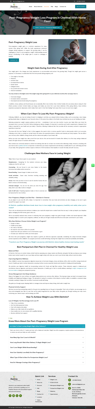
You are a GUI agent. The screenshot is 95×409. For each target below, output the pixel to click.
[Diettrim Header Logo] (15, 6)
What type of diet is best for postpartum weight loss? (29, 357)
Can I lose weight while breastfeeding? (23, 347)
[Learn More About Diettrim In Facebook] (10, 395)
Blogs (56, 6)
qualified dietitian (23, 145)
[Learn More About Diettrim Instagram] (13, 395)
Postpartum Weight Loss (57, 388)
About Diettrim (38, 6)
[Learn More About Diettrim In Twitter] (20, 395)
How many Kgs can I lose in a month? (23, 337)
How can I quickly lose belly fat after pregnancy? (27, 352)
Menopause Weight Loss (57, 385)
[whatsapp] (93, 165)
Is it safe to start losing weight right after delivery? (28, 326)
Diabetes (52, 391)
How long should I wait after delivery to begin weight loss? (30, 342)
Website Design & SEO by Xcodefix (77, 407)
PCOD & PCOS (54, 382)
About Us (39, 382)
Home (30, 6)
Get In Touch (81, 6)
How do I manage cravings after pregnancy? (25, 362)
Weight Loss (53, 379)
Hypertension (54, 394)
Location (39, 397)
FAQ (52, 6)
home (37, 27)
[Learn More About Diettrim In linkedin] (17, 395)
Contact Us (63, 6)
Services (46, 6)
